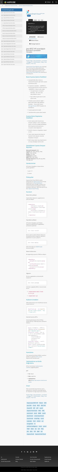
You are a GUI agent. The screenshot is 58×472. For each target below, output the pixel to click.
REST (38, 405)
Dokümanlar (4, 459)
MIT (34, 408)
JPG (28, 431)
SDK (45, 403)
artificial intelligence (32, 426)
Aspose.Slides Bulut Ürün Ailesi (9, 41)
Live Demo (44, 60)
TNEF (28, 429)
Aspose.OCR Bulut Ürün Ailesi (8, 54)
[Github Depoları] (36, 452)
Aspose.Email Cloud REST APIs (33, 72)
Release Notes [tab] (34, 40)
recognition (30, 423)
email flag (36, 418)
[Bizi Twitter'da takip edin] (25, 452)
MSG (39, 410)
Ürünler (17, 457)
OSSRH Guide (39, 246)
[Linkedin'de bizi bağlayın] (28, 452)
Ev (2, 5)
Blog (42, 62)
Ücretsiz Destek (19, 459)
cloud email (30, 418)
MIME (39, 413)
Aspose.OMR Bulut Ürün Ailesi (8, 56)
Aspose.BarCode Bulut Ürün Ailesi (9, 46)
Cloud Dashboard (38, 183)
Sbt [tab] (42, 20)
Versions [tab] (41, 37)
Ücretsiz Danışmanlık (35, 459)
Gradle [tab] (35, 20)
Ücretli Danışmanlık (5, 461)
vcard (42, 418)
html (34, 421)
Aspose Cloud (36, 181)
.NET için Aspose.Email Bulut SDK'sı (9, 25)
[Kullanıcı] (52, 2)
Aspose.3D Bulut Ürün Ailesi (8, 61)
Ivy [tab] (39, 20)
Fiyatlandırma (48, 457)
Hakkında (47, 461)
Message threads (32, 106)
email (35, 413)
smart (40, 426)
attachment (30, 416)
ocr (42, 421)
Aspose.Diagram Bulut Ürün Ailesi (9, 48)
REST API (43, 405)
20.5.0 (29, 15)
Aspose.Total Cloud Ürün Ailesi (9, 12)
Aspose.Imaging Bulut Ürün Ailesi (9, 43)
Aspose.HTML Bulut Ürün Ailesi (9, 64)
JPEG (31, 431)
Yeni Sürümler (33, 457)
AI (34, 423)
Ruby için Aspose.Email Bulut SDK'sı (9, 35)
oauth (41, 408)
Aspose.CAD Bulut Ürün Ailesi (8, 59)
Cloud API (29, 408)
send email (30, 413)
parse (44, 426)
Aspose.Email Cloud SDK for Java (34, 66)
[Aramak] (56, 2)
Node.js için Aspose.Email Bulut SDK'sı (9, 38)
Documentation (37, 60)
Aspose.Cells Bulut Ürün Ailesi (8, 20)
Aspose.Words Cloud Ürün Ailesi (9, 15)
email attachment (39, 416)
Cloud (34, 405)
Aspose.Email (30, 434)
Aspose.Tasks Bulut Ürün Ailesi (9, 51)
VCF (39, 429)
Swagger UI (29, 62)
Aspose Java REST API (32, 403)
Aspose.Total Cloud (32, 410)
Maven (41, 403)
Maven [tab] (30, 20)
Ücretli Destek (48, 459)
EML (43, 410)
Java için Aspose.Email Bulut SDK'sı (26, 5)
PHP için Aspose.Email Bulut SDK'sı (9, 28)
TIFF (35, 431)
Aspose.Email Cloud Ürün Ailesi (11, 5)
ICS (36, 429)
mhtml (38, 421)
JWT (37, 408)
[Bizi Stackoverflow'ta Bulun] (31, 452)
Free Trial (33, 63)
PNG (42, 429)
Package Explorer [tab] (35, 44)
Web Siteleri (33, 461)
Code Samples (37, 62)
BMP (38, 431)
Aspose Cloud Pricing (33, 188)
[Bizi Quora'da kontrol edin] (34, 452)
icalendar (29, 421)
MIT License (39, 356)
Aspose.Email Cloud (35, 14)
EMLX (32, 429)
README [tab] (33, 37)
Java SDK (29, 405)
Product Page (29, 60)
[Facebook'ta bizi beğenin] (22, 452)
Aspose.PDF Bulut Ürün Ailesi (8, 17)
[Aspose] (10, 2)
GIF (41, 431)
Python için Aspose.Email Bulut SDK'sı (9, 30)
